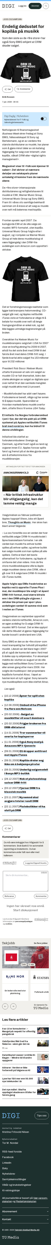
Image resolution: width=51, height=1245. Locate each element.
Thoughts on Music (19, 522)
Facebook (8, 1157)
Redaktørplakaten (26, 1201)
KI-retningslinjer (11, 1190)
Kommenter (25, 89)
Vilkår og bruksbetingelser (16, 1185)
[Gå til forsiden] (8, 6)
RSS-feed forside (12, 1151)
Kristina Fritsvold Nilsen (15, 1132)
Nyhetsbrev (8, 1173)
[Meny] (46, 6)
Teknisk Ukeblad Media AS (26, 1230)
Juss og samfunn (12, 19)
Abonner (35, 6)
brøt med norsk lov (13, 426)
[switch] (44, 118)
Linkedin (6, 1162)
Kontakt (6, 1219)
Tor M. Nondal (10, 1143)
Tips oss (42, 1115)
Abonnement (9, 1211)
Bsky (5, 1168)
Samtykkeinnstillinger (14, 1179)
